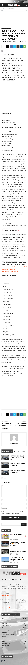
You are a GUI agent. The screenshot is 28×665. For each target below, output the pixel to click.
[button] (2, 5)
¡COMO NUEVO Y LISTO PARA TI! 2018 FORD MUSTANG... (17, 543)
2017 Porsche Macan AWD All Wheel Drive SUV (17, 457)
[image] (14, 573)
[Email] (7, 46)
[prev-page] (2, 478)
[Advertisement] (14, 97)
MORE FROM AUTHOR (19, 451)
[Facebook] (11, 46)
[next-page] (5, 478)
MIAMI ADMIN (6, 41)
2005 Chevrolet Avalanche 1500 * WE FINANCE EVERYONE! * (6, 426)
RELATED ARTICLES (7, 451)
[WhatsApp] (24, 46)
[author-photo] (14, 441)
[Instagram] (6, 607)
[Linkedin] (21, 46)
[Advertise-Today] (14, 1)
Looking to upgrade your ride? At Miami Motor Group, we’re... (18, 551)
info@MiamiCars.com (6, 595)
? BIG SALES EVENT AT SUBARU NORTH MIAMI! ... (17, 536)
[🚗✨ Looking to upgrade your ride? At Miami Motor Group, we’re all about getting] (5, 551)
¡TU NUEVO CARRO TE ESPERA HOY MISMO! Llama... (16, 559)
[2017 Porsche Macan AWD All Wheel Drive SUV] (5, 457)
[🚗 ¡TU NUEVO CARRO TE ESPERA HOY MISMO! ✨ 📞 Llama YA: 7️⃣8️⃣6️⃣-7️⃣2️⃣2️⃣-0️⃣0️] (5, 559)
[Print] (18, 46)
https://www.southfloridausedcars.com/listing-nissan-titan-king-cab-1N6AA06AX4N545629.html (13, 269)
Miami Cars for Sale (10, 8)
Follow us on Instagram (9, 566)
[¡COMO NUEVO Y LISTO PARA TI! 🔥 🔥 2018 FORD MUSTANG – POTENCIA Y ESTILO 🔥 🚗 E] (5, 544)
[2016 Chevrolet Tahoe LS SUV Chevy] (5, 465)
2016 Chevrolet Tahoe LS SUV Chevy (18, 464)
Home (2, 8)
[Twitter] (14, 46)
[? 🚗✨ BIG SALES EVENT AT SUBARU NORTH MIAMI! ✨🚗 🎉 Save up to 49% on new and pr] (5, 536)
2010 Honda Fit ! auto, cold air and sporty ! (21, 425)
